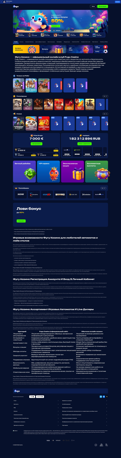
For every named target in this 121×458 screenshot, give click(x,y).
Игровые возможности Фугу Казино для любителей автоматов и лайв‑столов (33, 229)
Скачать (117, 1)
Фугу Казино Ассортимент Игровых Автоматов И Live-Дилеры (29, 233)
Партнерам (65, 425)
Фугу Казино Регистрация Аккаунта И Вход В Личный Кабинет (29, 231)
